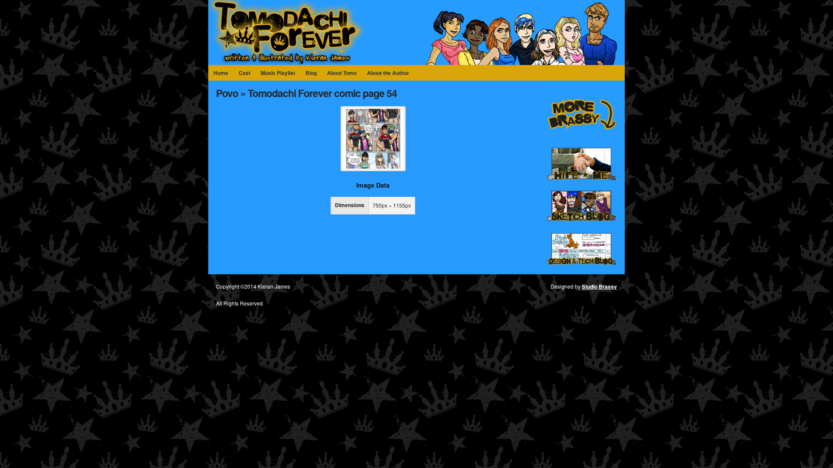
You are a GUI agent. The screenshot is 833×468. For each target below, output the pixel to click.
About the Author (388, 73)
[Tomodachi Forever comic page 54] (373, 168)
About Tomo (342, 73)
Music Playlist (278, 73)
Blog (311, 73)
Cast (244, 73)
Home (220, 73)
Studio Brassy (599, 286)
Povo (227, 93)
